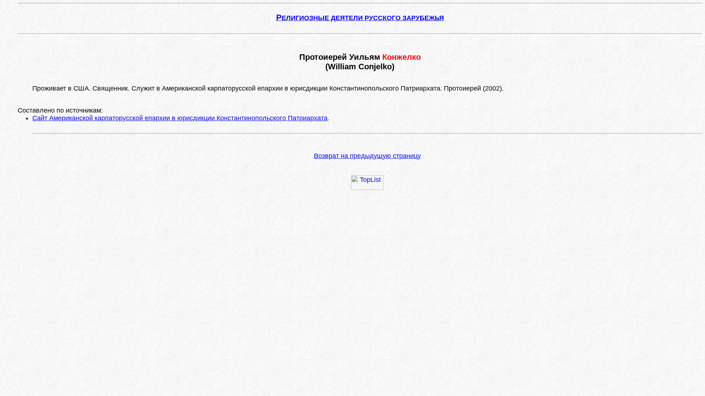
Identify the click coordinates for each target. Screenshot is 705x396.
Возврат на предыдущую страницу (367, 156)
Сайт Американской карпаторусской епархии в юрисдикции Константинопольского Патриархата (180, 118)
